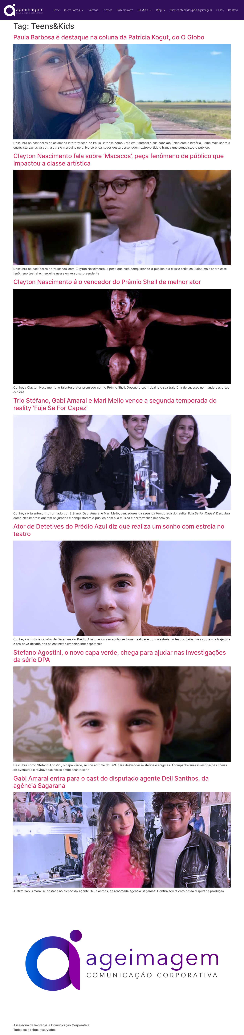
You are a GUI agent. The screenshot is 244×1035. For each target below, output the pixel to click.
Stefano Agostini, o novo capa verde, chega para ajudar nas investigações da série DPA (119, 656)
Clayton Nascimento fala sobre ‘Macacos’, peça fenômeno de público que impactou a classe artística (118, 159)
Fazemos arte (125, 10)
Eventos (107, 10)
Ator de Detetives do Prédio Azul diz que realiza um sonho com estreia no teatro (118, 530)
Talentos (93, 10)
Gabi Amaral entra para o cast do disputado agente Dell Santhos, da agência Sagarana (111, 782)
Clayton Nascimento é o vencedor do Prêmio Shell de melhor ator (107, 282)
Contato (233, 10)
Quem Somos (72, 10)
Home (56, 10)
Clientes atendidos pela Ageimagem (191, 10)
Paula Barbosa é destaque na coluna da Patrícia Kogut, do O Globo (108, 37)
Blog (159, 10)
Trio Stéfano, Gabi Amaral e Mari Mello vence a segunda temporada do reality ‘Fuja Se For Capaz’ (115, 404)
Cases (220, 10)
